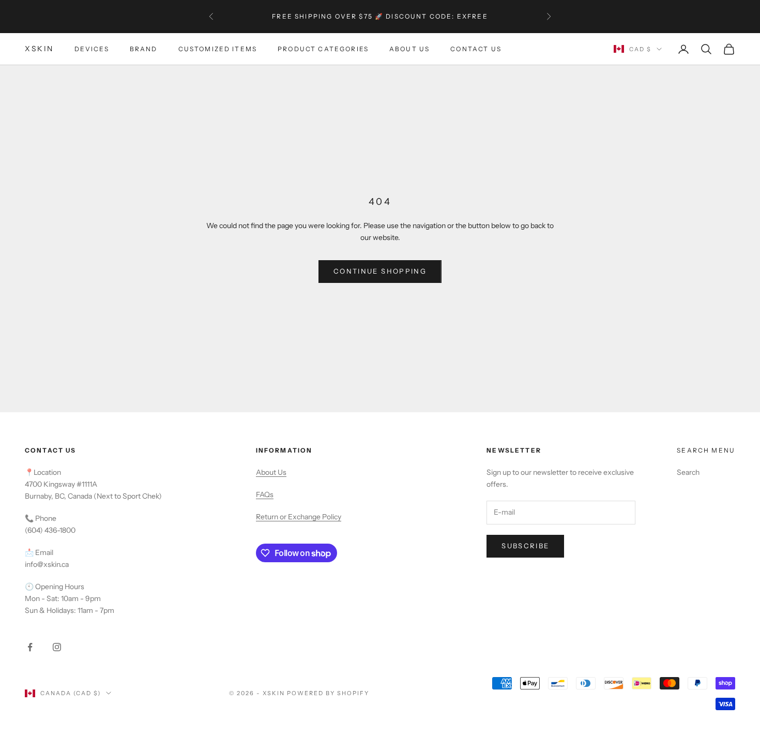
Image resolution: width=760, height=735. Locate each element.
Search (688, 472)
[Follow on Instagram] (57, 647)
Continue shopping (380, 271)
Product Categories (323, 49)
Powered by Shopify (328, 693)
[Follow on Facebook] (30, 647)
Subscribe (525, 546)
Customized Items (217, 49)
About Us (409, 49)
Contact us (475, 49)
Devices (91, 49)
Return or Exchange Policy (298, 516)
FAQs (264, 494)
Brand (144, 49)
